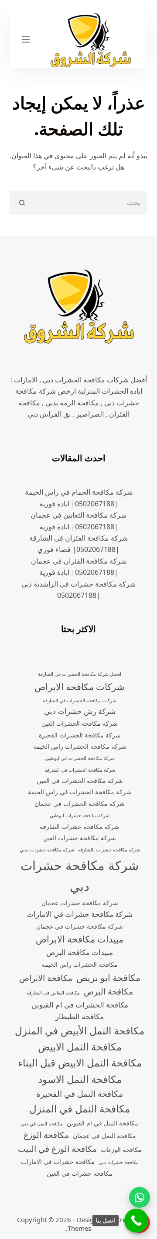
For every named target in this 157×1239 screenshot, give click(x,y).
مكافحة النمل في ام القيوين (102, 1123)
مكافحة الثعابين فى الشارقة (53, 993)
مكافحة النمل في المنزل (79, 1108)
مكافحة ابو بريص (108, 978)
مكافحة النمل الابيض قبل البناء (80, 1062)
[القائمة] (26, 39)
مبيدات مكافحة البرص (79, 952)
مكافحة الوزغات (121, 1149)
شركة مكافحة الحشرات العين (79, 723)
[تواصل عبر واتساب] (139, 1197)
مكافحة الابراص (45, 978)
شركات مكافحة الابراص (79, 687)
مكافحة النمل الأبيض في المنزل (79, 1030)
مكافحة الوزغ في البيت (57, 1148)
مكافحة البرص (108, 991)
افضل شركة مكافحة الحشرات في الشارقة (79, 674)
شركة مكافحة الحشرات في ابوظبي (80, 758)
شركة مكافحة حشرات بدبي (47, 850)
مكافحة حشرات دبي (119, 1162)
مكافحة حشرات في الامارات (58, 1161)
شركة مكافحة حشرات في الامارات (80, 914)
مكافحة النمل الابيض (80, 1046)
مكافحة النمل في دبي (42, 1124)
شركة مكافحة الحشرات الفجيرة (80, 735)
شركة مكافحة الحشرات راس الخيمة (79, 746)
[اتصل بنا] (136, 1220)
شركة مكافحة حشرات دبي (79, 876)
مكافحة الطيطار (79, 1016)
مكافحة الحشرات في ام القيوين (79, 1005)
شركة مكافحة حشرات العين (79, 838)
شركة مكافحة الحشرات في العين (80, 780)
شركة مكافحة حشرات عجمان (79, 903)
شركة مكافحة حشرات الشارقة (79, 826)
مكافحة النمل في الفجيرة (79, 1093)
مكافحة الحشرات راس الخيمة (79, 964)
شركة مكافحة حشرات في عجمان (79, 926)
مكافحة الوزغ (46, 1135)
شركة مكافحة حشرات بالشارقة (109, 850)
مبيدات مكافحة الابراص (79, 939)
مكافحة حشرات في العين (80, 1173)
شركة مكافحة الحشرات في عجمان (79, 803)
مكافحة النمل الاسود (80, 1079)
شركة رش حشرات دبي (80, 711)
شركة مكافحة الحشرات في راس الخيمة (79, 792)
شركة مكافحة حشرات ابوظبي (79, 815)
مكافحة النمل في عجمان (104, 1135)
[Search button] (22, 203)
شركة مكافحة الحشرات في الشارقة (79, 770)
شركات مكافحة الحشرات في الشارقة (79, 701)
